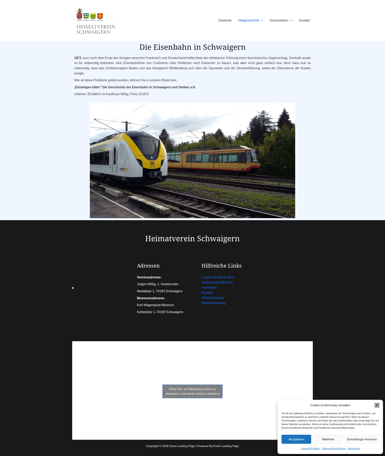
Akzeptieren (296, 439)
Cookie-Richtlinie (310, 448)
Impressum (354, 448)
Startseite (225, 20)
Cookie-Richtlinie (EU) (218, 277)
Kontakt (304, 20)
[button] (377, 405)
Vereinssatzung (213, 297)
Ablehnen (328, 439)
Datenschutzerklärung (334, 448)
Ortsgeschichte (248, 20)
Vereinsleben (279, 20)
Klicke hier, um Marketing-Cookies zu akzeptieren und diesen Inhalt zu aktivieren (192, 391)
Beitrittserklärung (214, 303)
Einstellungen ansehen (362, 439)
